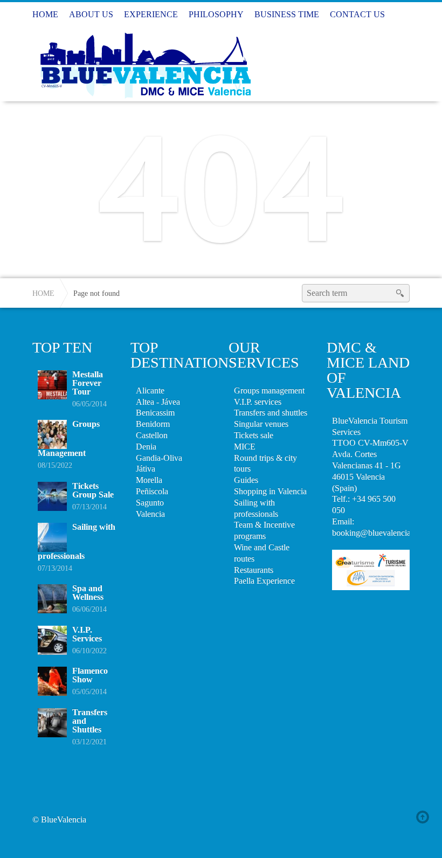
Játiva (145, 468)
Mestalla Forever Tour (87, 383)
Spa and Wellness (87, 592)
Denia (146, 446)
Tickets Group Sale (93, 490)
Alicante (150, 390)
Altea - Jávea (158, 401)
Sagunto (150, 502)
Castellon (152, 435)
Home (43, 293)
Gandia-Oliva (159, 457)
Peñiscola (152, 491)
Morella (149, 480)
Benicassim (155, 412)
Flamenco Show (90, 675)
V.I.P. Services (87, 634)
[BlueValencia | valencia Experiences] (143, 63)
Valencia (150, 513)
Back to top (424, 817)
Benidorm (153, 423)
